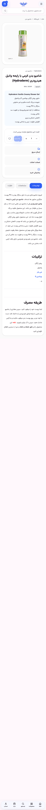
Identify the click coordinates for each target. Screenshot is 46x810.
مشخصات (22, 185)
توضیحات (35, 185)
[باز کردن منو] (41, 4)
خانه (42, 19)
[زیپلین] (23, 3)
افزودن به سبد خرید (17, 139)
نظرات (9, 185)
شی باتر (39, 272)
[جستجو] (5, 11)
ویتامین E (38, 276)
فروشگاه (36, 19)
